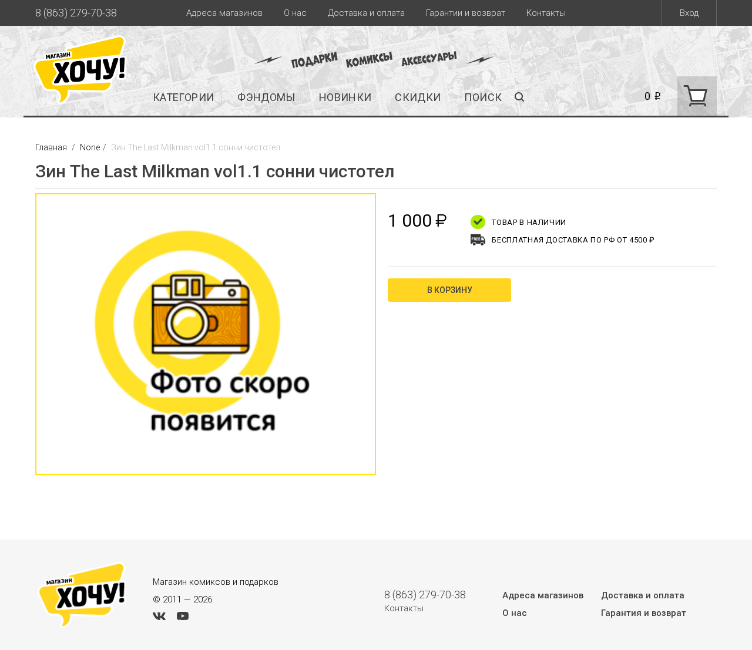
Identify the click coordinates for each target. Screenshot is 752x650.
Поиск (483, 97)
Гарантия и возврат (643, 613)
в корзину (449, 290)
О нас (295, 13)
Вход (689, 13)
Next (387, 340)
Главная (52, 147)
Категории (183, 97)
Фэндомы (266, 97)
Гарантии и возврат (465, 13)
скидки (418, 97)
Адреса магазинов (224, 13)
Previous (23, 340)
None (90, 147)
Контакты (546, 13)
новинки (345, 97)
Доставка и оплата (366, 13)
